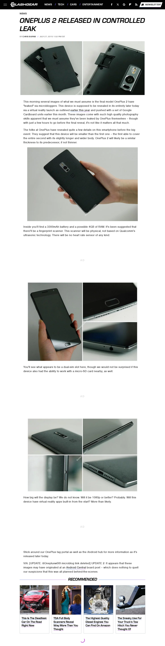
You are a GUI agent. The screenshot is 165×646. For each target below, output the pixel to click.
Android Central (76, 567)
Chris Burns (29, 36)
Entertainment (92, 4)
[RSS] (136, 4)
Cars (73, 4)
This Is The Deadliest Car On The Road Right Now (34, 622)
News (48, 4)
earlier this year (80, 110)
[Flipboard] (130, 4)
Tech (61, 4)
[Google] (124, 4)
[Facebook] (111, 4)
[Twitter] (118, 4)
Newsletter (153, 4)
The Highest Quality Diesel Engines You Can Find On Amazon (98, 622)
